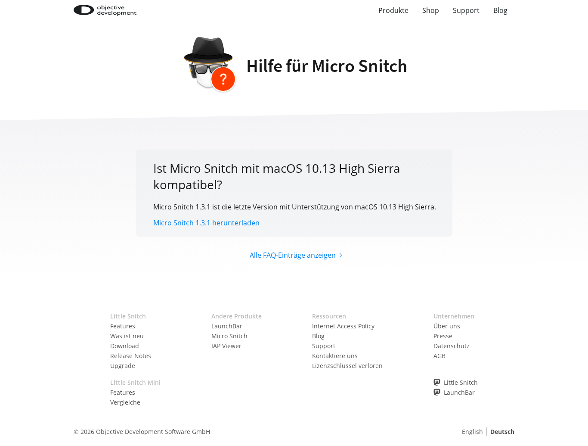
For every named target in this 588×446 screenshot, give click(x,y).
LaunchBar (226, 326)
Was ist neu (127, 336)
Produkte (393, 10)
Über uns (446, 326)
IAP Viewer (226, 346)
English (472, 431)
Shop (430, 10)
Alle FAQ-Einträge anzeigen (293, 255)
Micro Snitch (229, 336)
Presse (442, 336)
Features (122, 326)
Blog (500, 10)
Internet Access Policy (343, 326)
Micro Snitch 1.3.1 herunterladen (206, 223)
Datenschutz (451, 346)
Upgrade (122, 366)
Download (124, 346)
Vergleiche (125, 402)
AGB (439, 356)
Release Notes (130, 356)
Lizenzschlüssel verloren (347, 366)
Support (466, 10)
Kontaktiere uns (335, 356)
